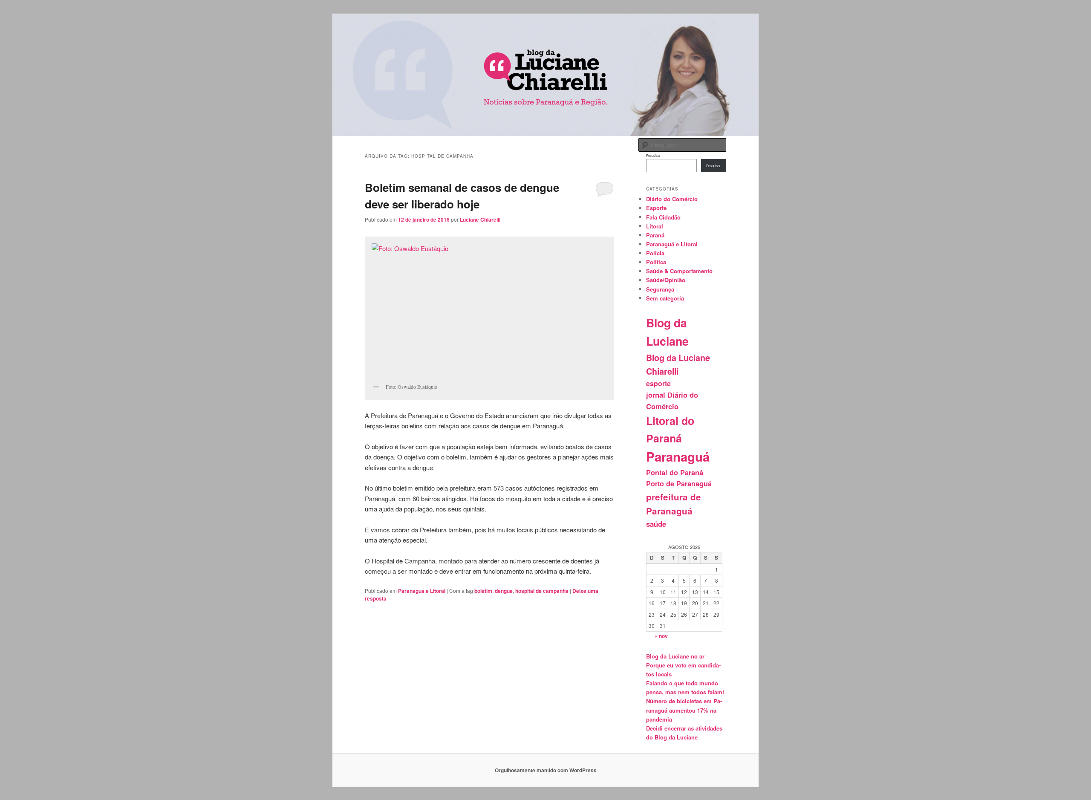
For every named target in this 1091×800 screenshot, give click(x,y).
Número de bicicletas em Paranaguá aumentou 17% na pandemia (684, 710)
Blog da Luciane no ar (675, 656)
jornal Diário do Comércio (672, 400)
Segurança (660, 289)
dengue (504, 591)
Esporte (656, 208)
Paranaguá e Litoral (421, 591)
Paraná (655, 235)
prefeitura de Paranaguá (673, 504)
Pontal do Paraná (674, 472)
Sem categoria (665, 298)
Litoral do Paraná (670, 429)
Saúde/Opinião (665, 280)
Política (656, 262)
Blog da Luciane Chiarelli (678, 364)
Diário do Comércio (672, 199)
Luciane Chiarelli (480, 219)
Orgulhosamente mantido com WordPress (546, 770)
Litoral (654, 226)
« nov (661, 636)
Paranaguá (678, 456)
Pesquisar (653, 155)
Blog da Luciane (667, 332)
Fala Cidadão (663, 217)
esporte (658, 383)
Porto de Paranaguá (679, 483)
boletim (483, 591)
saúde (656, 524)
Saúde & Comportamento (679, 271)
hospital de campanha (542, 591)
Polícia (655, 253)
